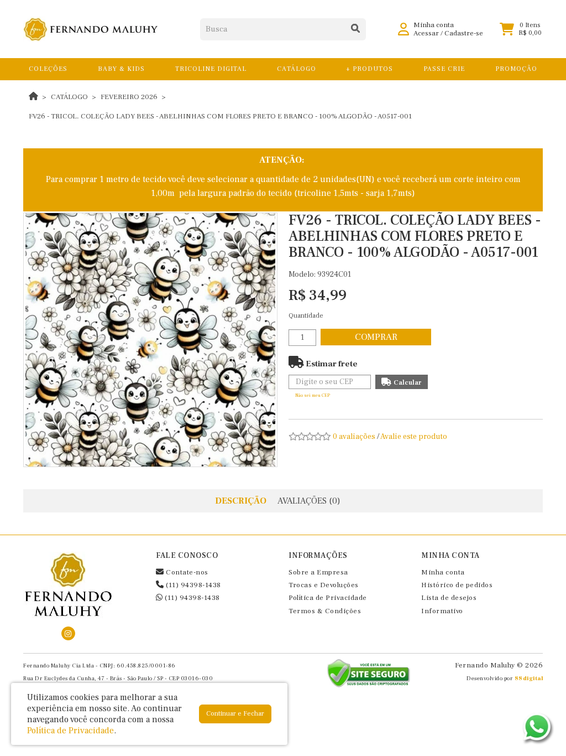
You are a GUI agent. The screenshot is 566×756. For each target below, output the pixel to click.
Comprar (376, 337)
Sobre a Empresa (318, 572)
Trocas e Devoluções (324, 585)
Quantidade (306, 316)
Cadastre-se (463, 33)
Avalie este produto (413, 437)
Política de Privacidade (328, 597)
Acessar (426, 33)
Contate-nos (186, 572)
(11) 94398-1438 (192, 585)
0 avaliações (354, 437)
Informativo (442, 611)
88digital (529, 678)
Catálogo (69, 96)
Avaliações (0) (308, 500)
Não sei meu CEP (312, 395)
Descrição (240, 500)
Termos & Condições (325, 611)
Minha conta (443, 572)
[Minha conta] (403, 28)
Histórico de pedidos (456, 585)
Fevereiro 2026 (129, 96)
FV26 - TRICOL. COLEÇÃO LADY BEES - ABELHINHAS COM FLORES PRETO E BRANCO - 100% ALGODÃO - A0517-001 (220, 116)
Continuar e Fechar (235, 714)
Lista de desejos (448, 597)
